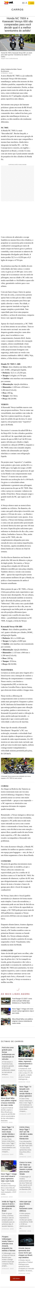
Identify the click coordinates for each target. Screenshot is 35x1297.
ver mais (16, 1278)
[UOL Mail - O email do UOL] (23, 3)
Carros (17, 9)
